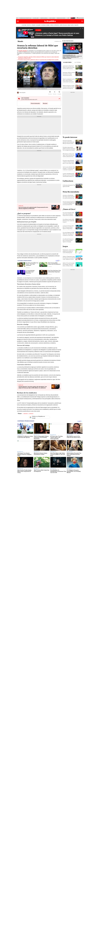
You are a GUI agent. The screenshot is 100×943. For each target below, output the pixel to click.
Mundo (20, 41)
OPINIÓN (33, 25)
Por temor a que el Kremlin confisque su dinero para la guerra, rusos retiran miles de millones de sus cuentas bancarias (68, 163)
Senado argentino (22, 50)
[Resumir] (54, 91)
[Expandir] (80, 28)
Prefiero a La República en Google (38, 417)
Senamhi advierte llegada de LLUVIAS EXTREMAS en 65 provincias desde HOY (69, 203)
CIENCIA (52, 25)
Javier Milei (31, 413)
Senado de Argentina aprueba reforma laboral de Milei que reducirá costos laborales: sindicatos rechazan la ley (38, 57)
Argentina (26, 413)
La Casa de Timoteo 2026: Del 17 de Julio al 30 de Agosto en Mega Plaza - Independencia (68, 228)
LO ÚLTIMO (24, 25)
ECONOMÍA (38, 25)
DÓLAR (68, 25)
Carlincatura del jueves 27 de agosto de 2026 (69, 186)
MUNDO (48, 25)
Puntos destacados (35, 103)
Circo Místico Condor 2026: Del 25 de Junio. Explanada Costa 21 (68, 221)
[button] (18, 21)
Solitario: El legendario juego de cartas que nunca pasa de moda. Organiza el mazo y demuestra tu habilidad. (69, 258)
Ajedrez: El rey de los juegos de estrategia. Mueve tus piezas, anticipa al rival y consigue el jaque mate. (69, 265)
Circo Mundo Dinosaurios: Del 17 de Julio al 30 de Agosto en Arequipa (68, 240)
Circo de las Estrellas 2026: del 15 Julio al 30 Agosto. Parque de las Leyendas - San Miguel (68, 214)
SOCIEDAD (43, 25)
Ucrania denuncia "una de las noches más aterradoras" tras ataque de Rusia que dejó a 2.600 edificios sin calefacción (33, 387)
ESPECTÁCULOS (63, 25)
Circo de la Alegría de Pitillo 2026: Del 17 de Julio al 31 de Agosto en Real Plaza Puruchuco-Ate (68, 234)
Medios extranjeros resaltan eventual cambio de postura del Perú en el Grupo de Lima (69, 87)
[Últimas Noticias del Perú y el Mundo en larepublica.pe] (50, 21)
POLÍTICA (29, 25)
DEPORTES (56, 25)
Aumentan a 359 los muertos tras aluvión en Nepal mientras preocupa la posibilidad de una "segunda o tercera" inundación (69, 75)
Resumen (45, 103)
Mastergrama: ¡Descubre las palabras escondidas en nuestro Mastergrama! (69, 251)
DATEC (72, 25)
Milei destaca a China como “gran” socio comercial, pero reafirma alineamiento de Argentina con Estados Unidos (69, 156)
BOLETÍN (76, 25)
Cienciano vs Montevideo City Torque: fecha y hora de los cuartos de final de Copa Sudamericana (69, 197)
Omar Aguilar (22, 92)
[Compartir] (59, 91)
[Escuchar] (50, 91)
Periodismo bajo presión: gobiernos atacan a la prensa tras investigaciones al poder (38, 59)
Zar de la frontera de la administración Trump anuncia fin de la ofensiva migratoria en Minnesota (33, 208)
